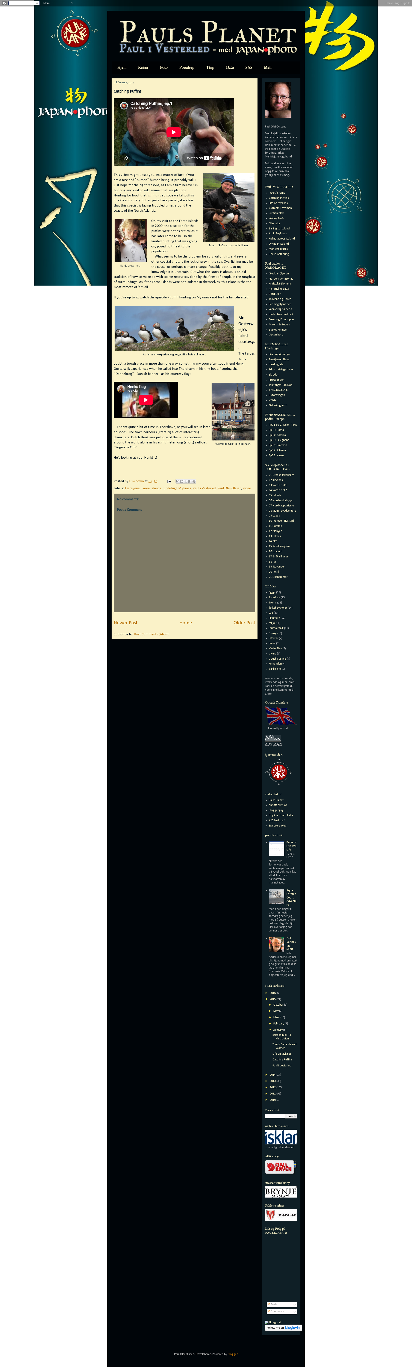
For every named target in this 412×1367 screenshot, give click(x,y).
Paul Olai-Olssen (229, 488)
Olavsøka (274, 223)
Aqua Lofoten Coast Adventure (291, 897)
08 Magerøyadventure (282, 510)
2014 (273, 1075)
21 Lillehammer (278, 577)
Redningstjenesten (280, 304)
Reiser (143, 67)
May (276, 1011)
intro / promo (277, 193)
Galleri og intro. (278, 405)
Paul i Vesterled (204, 488)
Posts (273, 1304)
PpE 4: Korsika (277, 435)
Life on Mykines (278, 203)
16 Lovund (275, 551)
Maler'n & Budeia (279, 324)
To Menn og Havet (280, 299)
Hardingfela (276, 364)
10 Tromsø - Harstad (281, 521)
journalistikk (276, 628)
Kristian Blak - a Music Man (282, 1036)
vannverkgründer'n (280, 309)
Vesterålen (275, 648)
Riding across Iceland (282, 238)
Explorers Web (277, 825)
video (247, 488)
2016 (273, 993)
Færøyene (132, 488)
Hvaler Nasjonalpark (281, 314)
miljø (272, 623)
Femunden (275, 663)
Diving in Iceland (279, 244)
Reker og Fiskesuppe (281, 319)
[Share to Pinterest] (194, 481)
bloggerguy (276, 810)
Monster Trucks (278, 249)
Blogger (233, 1354)
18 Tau (273, 561)
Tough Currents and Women (285, 1046)
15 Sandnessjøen (279, 546)
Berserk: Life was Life (291, 846)
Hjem (121, 67)
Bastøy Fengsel (278, 329)
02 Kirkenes (276, 480)
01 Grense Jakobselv (281, 475)
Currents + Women (280, 208)
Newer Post (126, 623)
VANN (272, 400)
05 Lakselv (275, 495)
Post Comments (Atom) (151, 634)
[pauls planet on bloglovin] (283, 1330)
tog (271, 612)
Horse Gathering (279, 254)
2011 (273, 1093)
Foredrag (186, 67)
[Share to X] (186, 481)
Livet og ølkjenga (279, 354)
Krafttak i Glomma (280, 283)
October (278, 1004)
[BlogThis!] (182, 481)
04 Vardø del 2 (278, 490)
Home (185, 623)
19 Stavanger (277, 566)
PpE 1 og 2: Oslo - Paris (283, 425)
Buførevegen (277, 395)
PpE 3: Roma (276, 430)
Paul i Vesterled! (282, 1065)
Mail (267, 67)
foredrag (274, 597)
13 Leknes (275, 536)
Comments (277, 1311)
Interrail (273, 638)
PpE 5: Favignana (279, 440)
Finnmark (274, 618)
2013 (273, 1081)
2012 (273, 1087)
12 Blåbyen (275, 531)
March (277, 1017)
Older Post (244, 623)
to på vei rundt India (281, 815)
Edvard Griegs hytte (281, 369)
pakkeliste (275, 669)
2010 (273, 1100)
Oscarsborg (276, 334)
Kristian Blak (276, 213)
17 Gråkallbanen (279, 556)
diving (272, 653)
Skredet (273, 374)
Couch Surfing (277, 658)
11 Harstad (275, 526)
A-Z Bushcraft (277, 820)
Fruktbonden (276, 380)
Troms (273, 602)
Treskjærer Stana (279, 359)
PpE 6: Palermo (278, 445)
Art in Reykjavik (278, 233)
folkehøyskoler (278, 607)
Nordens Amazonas (281, 278)
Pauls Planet (276, 800)
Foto (164, 67)
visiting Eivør (276, 218)
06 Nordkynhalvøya (280, 500)
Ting (210, 67)
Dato (230, 67)
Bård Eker (275, 294)
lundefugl (170, 488)
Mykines (184, 488)
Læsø (272, 643)
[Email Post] (168, 481)
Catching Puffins (279, 198)
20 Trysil (274, 571)
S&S (248, 67)
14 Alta (273, 541)
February (279, 1023)
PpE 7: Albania (277, 450)
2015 (273, 999)
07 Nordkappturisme (281, 505)
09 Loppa (274, 515)
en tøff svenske (278, 805)
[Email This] (178, 481)
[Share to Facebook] (190, 481)
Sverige (273, 633)
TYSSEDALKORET (279, 390)
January (278, 1030)
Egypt (272, 592)
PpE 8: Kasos (276, 455)
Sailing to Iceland (279, 228)
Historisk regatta (279, 288)
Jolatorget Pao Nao (280, 385)
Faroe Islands (151, 488)
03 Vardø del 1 (278, 485)
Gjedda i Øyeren (279, 273)
